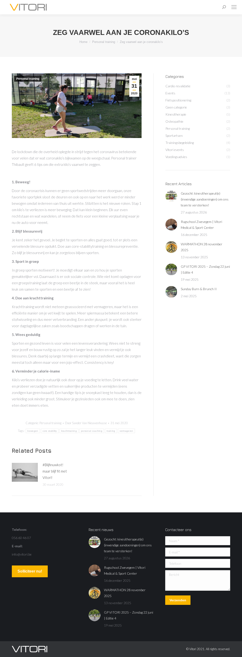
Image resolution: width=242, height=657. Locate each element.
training (111, 431)
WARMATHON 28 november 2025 (201, 247)
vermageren (126, 431)
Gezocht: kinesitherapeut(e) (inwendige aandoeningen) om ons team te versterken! (205, 199)
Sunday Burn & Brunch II (199, 289)
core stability (50, 431)
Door (86, 423)
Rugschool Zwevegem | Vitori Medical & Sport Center (201, 225)
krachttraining (69, 431)
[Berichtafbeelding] (25, 472)
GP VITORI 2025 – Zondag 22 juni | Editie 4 (205, 269)
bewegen (32, 431)
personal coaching (91, 431)
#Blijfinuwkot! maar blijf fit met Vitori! (55, 471)
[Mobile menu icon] (234, 7)
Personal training (27, 78)
